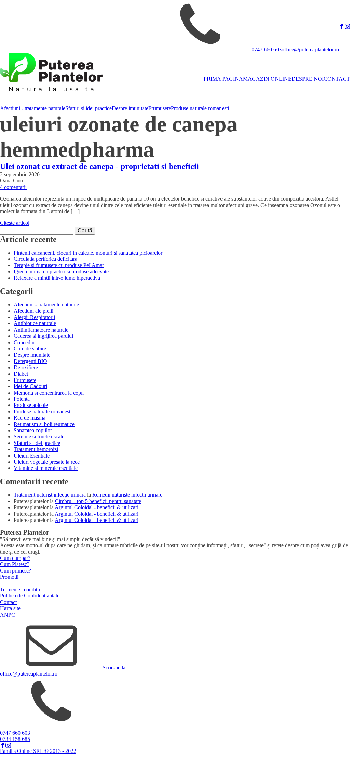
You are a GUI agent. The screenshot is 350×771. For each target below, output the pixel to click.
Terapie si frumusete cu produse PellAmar (59, 265)
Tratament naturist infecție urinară (50, 495)
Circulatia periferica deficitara (45, 259)
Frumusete (159, 108)
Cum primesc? (15, 571)
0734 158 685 (15, 739)
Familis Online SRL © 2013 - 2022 (38, 751)
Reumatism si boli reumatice (44, 424)
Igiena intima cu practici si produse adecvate (61, 271)
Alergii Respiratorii (34, 317)
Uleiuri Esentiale (32, 456)
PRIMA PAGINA (223, 79)
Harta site (10, 608)
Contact (8, 602)
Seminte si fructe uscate (39, 436)
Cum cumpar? (15, 558)
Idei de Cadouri (30, 386)
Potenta (22, 399)
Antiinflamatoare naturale (41, 330)
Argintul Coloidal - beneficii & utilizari (96, 507)
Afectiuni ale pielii (33, 311)
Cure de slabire (30, 348)
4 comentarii (13, 187)
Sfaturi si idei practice (88, 108)
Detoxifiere (26, 367)
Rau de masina (29, 418)
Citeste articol (14, 223)
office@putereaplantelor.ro (310, 49)
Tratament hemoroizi (36, 449)
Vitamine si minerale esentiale (46, 468)
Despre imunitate (130, 108)
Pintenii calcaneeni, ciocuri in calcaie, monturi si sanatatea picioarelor (88, 253)
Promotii (9, 577)
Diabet (21, 374)
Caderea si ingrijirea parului (43, 336)
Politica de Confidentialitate (29, 596)
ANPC (7, 615)
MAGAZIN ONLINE (267, 79)
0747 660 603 (267, 49)
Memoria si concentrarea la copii (49, 393)
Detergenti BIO (30, 361)
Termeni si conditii (20, 589)
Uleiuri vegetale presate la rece (47, 462)
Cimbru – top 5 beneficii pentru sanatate (98, 501)
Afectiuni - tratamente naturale (32, 108)
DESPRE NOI (308, 79)
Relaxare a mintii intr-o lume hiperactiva (57, 278)
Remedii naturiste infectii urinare (127, 495)
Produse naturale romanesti (200, 108)
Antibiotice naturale (35, 323)
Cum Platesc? (14, 564)
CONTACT (337, 79)
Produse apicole (31, 405)
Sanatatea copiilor (33, 430)
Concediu (24, 342)
